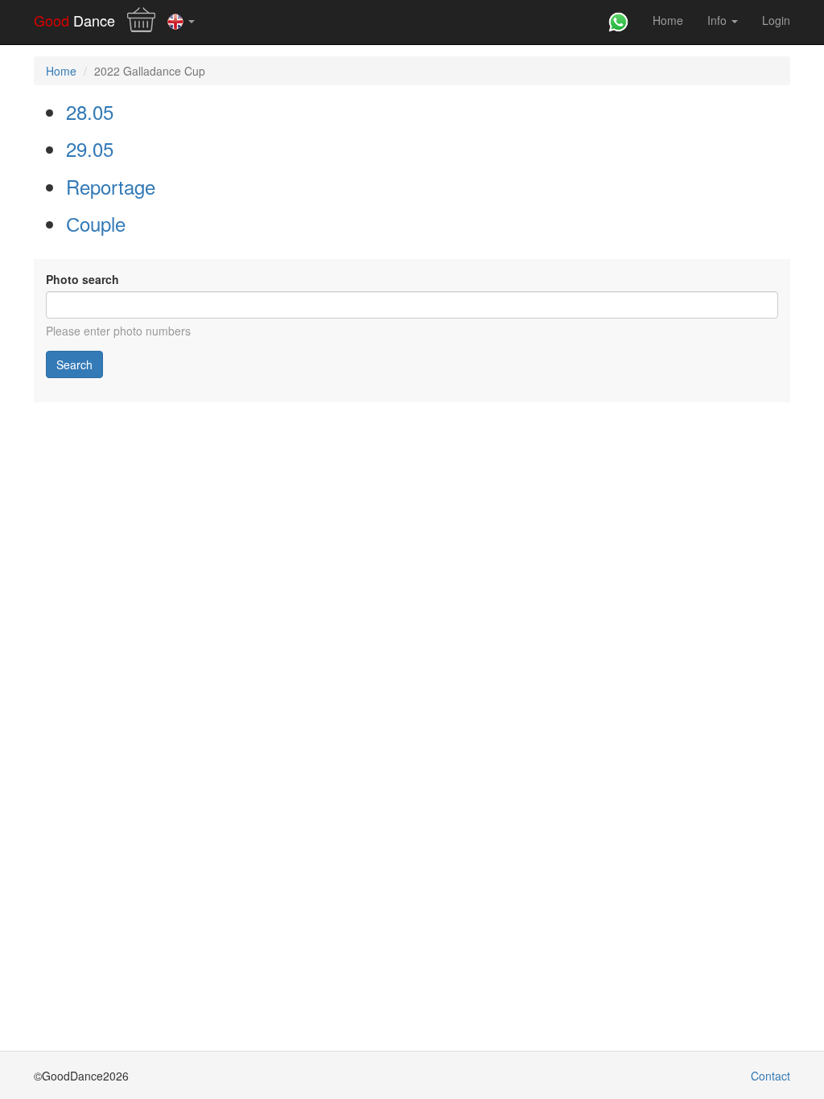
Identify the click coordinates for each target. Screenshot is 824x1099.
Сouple (96, 223)
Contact (770, 1076)
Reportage (110, 186)
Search (74, 364)
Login (776, 20)
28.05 (89, 111)
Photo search (82, 279)
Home (668, 20)
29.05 (89, 148)
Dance (74, 20)
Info (718, 20)
